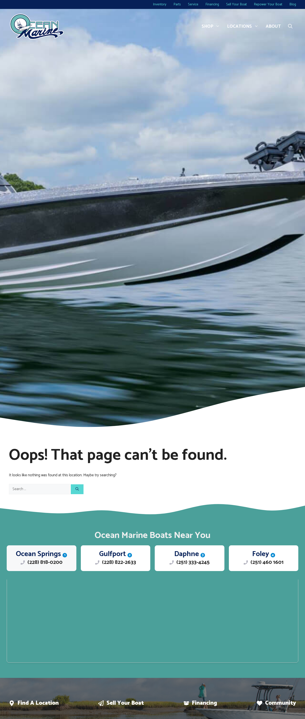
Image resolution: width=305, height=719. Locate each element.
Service (193, 4)
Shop (207, 26)
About (273, 26)
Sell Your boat (125, 703)
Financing (212, 4)
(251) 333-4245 (193, 562)
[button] (290, 26)
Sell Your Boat (236, 4)
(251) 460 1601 (267, 562)
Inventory (159, 4)
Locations (239, 26)
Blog (292, 4)
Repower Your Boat (268, 4)
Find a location (38, 703)
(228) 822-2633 (119, 562)
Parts (177, 4)
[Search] (77, 489)
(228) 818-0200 (45, 562)
